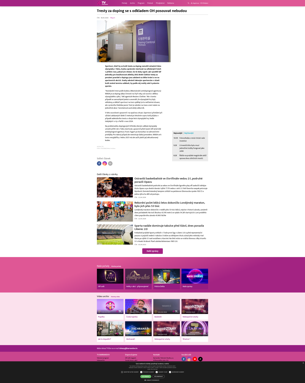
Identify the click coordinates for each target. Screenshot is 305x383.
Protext (150, 3)
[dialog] (152, 372)
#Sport (112, 18)
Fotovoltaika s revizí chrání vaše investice (192, 139)
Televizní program (103, 358)
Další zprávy (152, 251)
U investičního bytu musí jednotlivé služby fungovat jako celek (192, 148)
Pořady (124, 3)
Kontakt (156, 355)
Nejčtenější (189, 133)
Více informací (154, 369)
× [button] (303, 363)
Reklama (170, 3)
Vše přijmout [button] (145, 376)
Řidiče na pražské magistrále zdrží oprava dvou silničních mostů (193, 156)
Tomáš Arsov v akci (131, 360)
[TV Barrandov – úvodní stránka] (102, 3)
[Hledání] (189, 3)
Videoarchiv (101, 360)
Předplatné (160, 3)
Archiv (132, 3)
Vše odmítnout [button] (158, 376)
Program (141, 3)
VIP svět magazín (130, 358)
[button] (152, 380)
